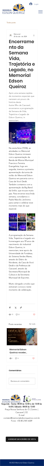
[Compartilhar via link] (21, 307)
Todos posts (11, 22)
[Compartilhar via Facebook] (10, 307)
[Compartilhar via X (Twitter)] (15, 307)
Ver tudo (32, 324)
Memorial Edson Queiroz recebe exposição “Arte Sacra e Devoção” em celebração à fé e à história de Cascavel (21, 351)
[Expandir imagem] (13, 217)
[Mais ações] (33, 35)
